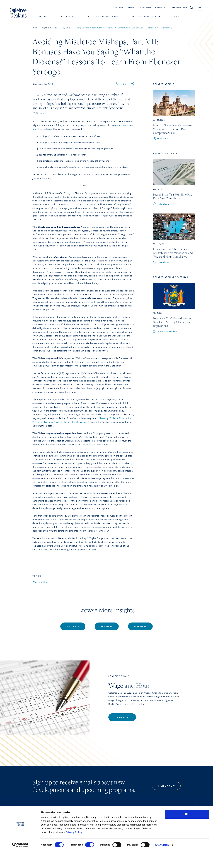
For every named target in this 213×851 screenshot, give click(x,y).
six (48, 129)
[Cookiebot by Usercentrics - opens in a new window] (20, 845)
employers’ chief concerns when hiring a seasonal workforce (70, 136)
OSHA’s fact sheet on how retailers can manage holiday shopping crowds (76, 148)
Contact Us (160, 7)
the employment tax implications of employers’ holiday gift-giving (71, 160)
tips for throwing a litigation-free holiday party (62, 154)
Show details (162, 844)
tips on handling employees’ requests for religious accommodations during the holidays (83, 166)
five (40, 129)
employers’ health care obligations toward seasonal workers (69, 142)
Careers (130, 7)
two (124, 125)
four (34, 129)
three (130, 125)
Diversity (118, 7)
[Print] (124, 83)
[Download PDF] (116, 83)
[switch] (89, 844)
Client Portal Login (178, 7)
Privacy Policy (74, 832)
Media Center (145, 7)
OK (187, 814)
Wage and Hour (40, 582)
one (118, 125)
